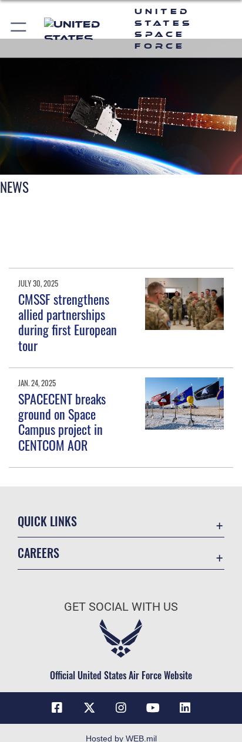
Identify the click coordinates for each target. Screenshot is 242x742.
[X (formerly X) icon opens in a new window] (89, 708)
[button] (19, 28)
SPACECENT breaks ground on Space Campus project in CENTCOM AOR (62, 421)
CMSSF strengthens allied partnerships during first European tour (67, 322)
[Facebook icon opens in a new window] (57, 708)
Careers (38, 552)
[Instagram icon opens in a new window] (121, 708)
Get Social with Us (121, 607)
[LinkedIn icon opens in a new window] (185, 708)
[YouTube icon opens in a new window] (153, 708)
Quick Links (47, 521)
